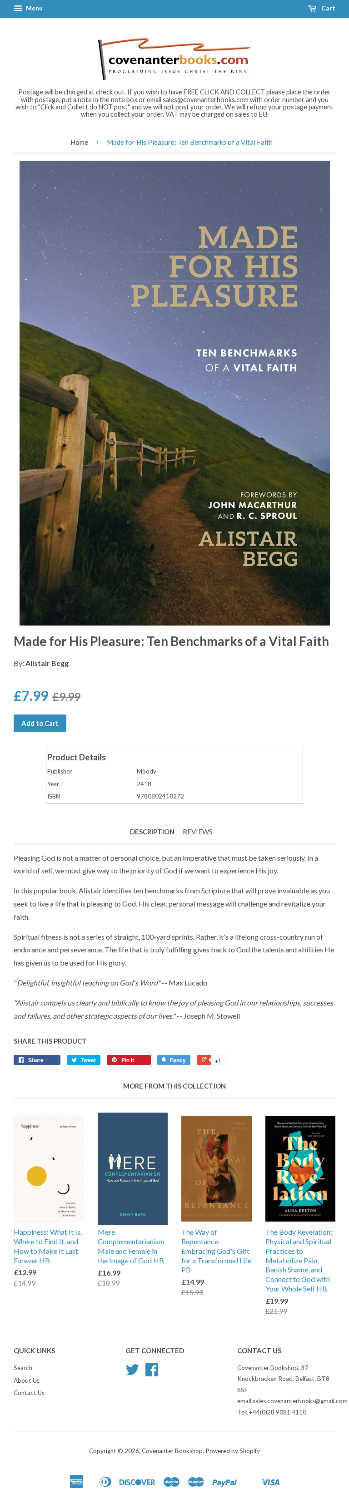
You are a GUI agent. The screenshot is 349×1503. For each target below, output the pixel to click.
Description (152, 832)
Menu (34, 8)
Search (23, 1367)
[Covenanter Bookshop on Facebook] (152, 1372)
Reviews (198, 832)
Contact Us (29, 1392)
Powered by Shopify (232, 1450)
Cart (327, 8)
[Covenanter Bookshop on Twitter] (132, 1372)
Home (79, 142)
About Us (27, 1380)
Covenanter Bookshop (172, 1450)
